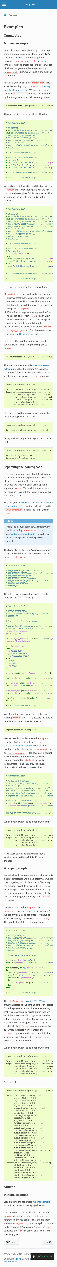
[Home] (5, 15)
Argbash (30, 4)
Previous (12, 1242)
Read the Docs (11, 1261)
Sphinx (17, 1259)
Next (46, 1242)
